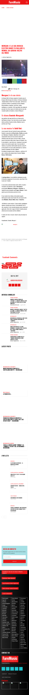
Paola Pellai (15, 641)
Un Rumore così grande (16, 498)
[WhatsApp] (14, 81)
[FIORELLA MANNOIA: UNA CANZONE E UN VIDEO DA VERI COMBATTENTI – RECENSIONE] (5, 509)
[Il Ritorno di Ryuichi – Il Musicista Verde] (5, 463)
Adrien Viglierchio (7, 57)
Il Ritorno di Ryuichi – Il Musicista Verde (17, 463)
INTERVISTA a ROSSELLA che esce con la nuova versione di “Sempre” (18, 319)
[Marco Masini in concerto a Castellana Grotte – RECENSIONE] (14, 357)
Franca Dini (5, 634)
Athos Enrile (5, 635)
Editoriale (6, 392)
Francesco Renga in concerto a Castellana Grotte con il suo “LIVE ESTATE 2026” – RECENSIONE (13, 419)
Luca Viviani (23, 647)
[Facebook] (4, 81)
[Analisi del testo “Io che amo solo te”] (5, 475)
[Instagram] (13, 285)
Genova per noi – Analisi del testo (17, 486)
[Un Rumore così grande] (5, 497)
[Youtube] (19, 285)
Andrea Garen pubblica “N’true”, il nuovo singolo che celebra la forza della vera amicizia (18, 301)
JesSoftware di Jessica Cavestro (18, 663)
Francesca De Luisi (14, 304)
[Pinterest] (24, 81)
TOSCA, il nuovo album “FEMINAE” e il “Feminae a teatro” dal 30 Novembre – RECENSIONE (14, 446)
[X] (9, 81)
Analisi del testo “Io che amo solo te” (18, 475)
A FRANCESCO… (7, 394)
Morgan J (5, 268)
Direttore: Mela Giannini (9, 578)
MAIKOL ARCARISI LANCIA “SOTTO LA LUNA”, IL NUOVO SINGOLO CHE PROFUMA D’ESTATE (18, 311)
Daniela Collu (5, 622)
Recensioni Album (8, 443)
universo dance (13, 268)
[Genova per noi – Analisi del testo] (5, 486)
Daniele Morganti (7, 265)
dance (19, 263)
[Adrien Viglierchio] (9, 280)
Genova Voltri (17, 265)
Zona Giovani (9, 7)
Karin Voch (23, 642)
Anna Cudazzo (6, 624)
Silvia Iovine (15, 612)
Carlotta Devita (6, 632)
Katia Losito (15, 617)
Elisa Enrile (5, 637)
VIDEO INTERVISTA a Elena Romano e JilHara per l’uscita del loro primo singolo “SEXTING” (18, 329)
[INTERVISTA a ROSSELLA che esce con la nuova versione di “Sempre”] (5, 319)
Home (3, 7)
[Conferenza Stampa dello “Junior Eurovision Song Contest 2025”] (5, 337)
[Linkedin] (19, 81)
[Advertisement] (14, 24)
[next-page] (5, 517)
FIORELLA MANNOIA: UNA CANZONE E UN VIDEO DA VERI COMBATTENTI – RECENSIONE (19, 509)
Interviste (13, 316)
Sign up (14, 561)
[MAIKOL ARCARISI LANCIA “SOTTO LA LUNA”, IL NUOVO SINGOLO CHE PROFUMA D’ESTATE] (5, 310)
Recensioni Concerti (9, 366)
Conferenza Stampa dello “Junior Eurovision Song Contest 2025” (17, 338)
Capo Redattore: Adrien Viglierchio (10, 583)
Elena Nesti (15, 635)
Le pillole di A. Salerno (17, 472)
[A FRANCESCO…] (14, 382)
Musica (12, 461)
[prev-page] (3, 517)
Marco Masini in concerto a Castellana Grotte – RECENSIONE (12, 369)
